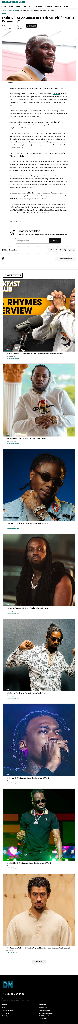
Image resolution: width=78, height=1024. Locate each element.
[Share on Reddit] (70, 250)
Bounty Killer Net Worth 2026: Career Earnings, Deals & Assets (28, 863)
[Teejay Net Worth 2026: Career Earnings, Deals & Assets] (39, 400)
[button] (71, 2)
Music (7, 434)
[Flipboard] (20, 994)
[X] (5, 994)
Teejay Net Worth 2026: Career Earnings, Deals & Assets (26, 438)
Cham (33, 167)
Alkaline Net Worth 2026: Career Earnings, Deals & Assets (27, 693)
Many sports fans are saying (20, 122)
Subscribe (55, 241)
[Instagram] (14, 994)
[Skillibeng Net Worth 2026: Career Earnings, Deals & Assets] (39, 740)
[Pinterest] (17, 994)
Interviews (8, 349)
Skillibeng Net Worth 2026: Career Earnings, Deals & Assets (27, 778)
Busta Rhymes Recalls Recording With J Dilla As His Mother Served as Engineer (34, 353)
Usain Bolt (23, 222)
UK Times (56, 93)
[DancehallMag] (16, 2)
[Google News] (11, 994)
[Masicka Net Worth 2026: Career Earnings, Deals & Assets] (39, 485)
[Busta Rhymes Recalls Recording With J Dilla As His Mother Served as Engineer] (39, 315)
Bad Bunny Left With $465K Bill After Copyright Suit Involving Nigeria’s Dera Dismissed (38, 948)
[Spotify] (22, 994)
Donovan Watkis (9, 26)
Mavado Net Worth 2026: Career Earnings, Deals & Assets (27, 608)
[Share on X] (61, 250)
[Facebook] (3, 994)
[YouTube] (8, 994)
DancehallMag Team (13, 358)
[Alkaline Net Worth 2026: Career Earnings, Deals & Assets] (39, 655)
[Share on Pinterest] (65, 250)
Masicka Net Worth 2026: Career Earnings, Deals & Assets (27, 523)
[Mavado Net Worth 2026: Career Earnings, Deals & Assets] (39, 570)
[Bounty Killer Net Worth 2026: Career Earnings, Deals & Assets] (39, 825)
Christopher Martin (46, 167)
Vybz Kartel (25, 167)
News (4, 13)
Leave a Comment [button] (66, 259)
